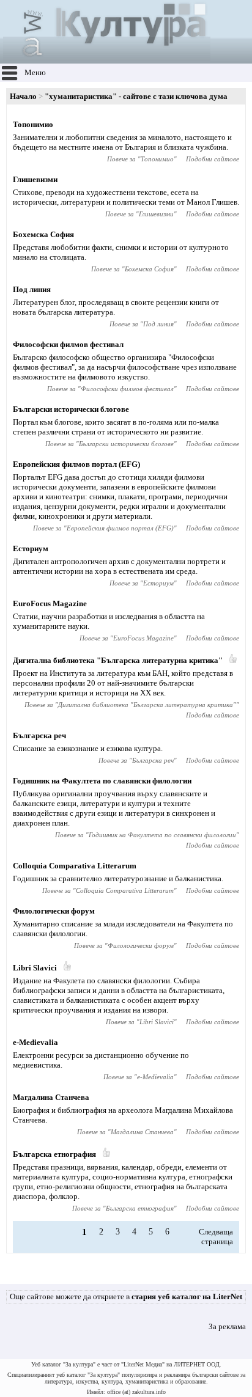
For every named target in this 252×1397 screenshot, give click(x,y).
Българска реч (39, 735)
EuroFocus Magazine (50, 603)
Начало (23, 96)
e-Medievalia (35, 1042)
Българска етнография (54, 1154)
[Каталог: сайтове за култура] (106, 58)
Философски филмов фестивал (68, 344)
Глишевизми (35, 179)
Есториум (30, 548)
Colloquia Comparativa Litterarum (74, 865)
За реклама (227, 1326)
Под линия (32, 289)
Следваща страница (216, 1236)
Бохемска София (43, 234)
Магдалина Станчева (51, 1097)
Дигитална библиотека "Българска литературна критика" (118, 660)
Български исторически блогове (71, 409)
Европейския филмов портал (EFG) (76, 464)
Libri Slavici (35, 967)
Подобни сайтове (212, 159)
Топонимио (33, 124)
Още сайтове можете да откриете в (126, 1296)
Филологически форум (54, 910)
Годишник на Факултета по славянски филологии (102, 780)
